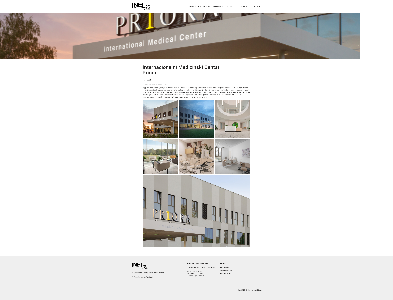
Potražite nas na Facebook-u (144, 277)
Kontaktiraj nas (225, 273)
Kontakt (256, 7)
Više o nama (224, 268)
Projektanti (204, 7)
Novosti (245, 7)
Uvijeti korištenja (226, 271)
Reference (218, 7)
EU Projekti (232, 7)
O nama (192, 7)
